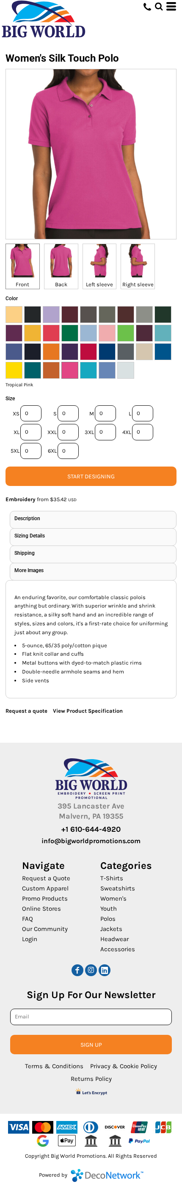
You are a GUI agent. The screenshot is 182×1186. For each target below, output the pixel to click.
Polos (108, 919)
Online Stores (41, 908)
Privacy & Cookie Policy (123, 1066)
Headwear (114, 939)
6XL (52, 451)
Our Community (45, 929)
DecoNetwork (107, 1175)
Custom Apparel (45, 888)
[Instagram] (91, 970)
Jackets (111, 929)
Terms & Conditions (54, 1066)
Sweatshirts (117, 888)
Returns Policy (91, 1079)
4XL (126, 432)
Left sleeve (99, 284)
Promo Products (45, 898)
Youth (108, 908)
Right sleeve (138, 284)
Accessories (117, 949)
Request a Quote (46, 878)
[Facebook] (77, 970)
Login (29, 939)
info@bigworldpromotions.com (91, 841)
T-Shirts (111, 878)
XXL (52, 432)
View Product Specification (88, 711)
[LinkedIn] (104, 970)
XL (16, 432)
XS (16, 413)
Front (22, 284)
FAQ (27, 919)
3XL (89, 432)
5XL (15, 451)
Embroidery (21, 499)
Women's (113, 898)
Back (61, 284)
